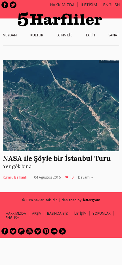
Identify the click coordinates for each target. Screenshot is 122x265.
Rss (62, 231)
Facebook (4, 4)
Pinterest (46, 231)
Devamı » (85, 177)
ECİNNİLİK (64, 35)
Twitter (13, 4)
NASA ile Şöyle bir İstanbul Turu (57, 158)
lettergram (91, 200)
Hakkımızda (62, 4)
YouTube (29, 231)
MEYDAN (10, 35)
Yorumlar (101, 213)
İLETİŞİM (89, 4)
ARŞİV (36, 213)
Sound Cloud (54, 231)
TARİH (90, 35)
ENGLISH (111, 4)
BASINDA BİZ (57, 213)
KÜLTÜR (36, 35)
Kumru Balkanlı (15, 177)
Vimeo (37, 231)
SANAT (113, 35)
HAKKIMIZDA (16, 213)
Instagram (21, 231)
